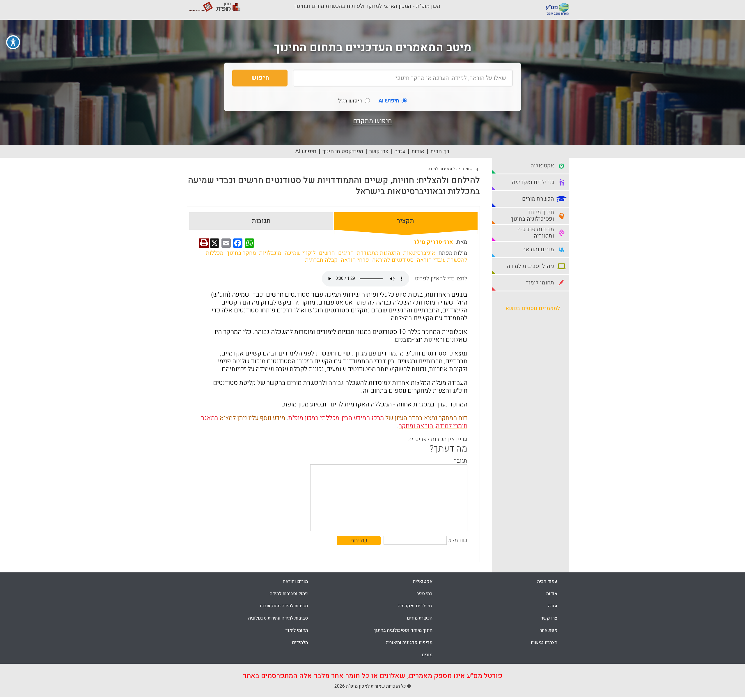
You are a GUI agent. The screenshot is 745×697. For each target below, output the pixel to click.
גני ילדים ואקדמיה (415, 605)
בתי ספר (424, 593)
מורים (427, 654)
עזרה (399, 151)
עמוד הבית (547, 581)
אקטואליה (422, 581)
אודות (417, 151)
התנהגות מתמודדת (378, 253)
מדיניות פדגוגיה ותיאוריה (409, 642)
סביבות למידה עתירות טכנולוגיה (278, 618)
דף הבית (440, 151)
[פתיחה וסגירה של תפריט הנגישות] (13, 42)
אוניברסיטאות (419, 253)
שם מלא (457, 540)
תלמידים (300, 642)
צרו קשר (378, 151)
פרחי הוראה (355, 260)
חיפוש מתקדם (372, 121)
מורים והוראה (295, 581)
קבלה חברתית (321, 260)
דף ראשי (473, 169)
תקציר (405, 221)
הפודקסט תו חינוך (342, 151)
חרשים (327, 253)
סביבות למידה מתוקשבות (284, 605)
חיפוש (260, 77)
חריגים (346, 253)
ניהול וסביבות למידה (444, 169)
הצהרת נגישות (544, 642)
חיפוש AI (305, 151)
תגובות (261, 221)
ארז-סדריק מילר (433, 242)
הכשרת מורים (419, 618)
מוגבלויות (270, 253)
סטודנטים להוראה (393, 260)
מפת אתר (548, 630)
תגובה (460, 461)
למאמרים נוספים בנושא (532, 308)
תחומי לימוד (296, 630)
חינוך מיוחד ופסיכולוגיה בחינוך (403, 630)
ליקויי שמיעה (300, 253)
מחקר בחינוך (241, 253)
